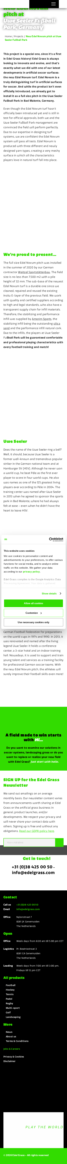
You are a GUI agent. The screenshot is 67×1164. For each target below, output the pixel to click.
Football (11, 985)
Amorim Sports (42, 319)
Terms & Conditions (17, 1041)
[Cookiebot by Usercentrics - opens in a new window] (49, 539)
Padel (9, 998)
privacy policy (31, 571)
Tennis (9, 994)
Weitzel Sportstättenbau (34, 272)
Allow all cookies (33, 603)
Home (8, 36)
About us (11, 1036)
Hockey (10, 989)
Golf (8, 1012)
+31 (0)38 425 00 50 (32, 866)
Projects (18, 36)
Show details (49, 593)
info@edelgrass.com (33, 872)
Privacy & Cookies (13, 1056)
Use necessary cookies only (33, 622)
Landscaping (13, 1017)
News (9, 1032)
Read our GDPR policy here (36, 831)
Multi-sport (13, 1008)
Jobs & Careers (11, 1048)
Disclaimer (9, 1061)
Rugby (9, 1003)
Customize (32, 612)
